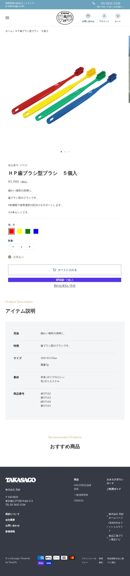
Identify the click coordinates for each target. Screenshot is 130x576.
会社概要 (10, 519)
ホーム (9, 30)
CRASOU (78, 500)
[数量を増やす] (30, 246)
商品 (76, 479)
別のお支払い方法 (65, 285)
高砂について (12, 513)
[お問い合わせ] (88, 16)
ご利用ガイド (114, 488)
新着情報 (10, 531)
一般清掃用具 (81, 494)
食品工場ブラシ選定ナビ (116, 537)
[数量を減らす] (13, 246)
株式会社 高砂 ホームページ (116, 515)
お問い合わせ (12, 525)
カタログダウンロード (115, 481)
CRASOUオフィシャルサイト (116, 526)
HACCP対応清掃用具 (82, 487)
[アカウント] (104, 16)
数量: (11, 240)
